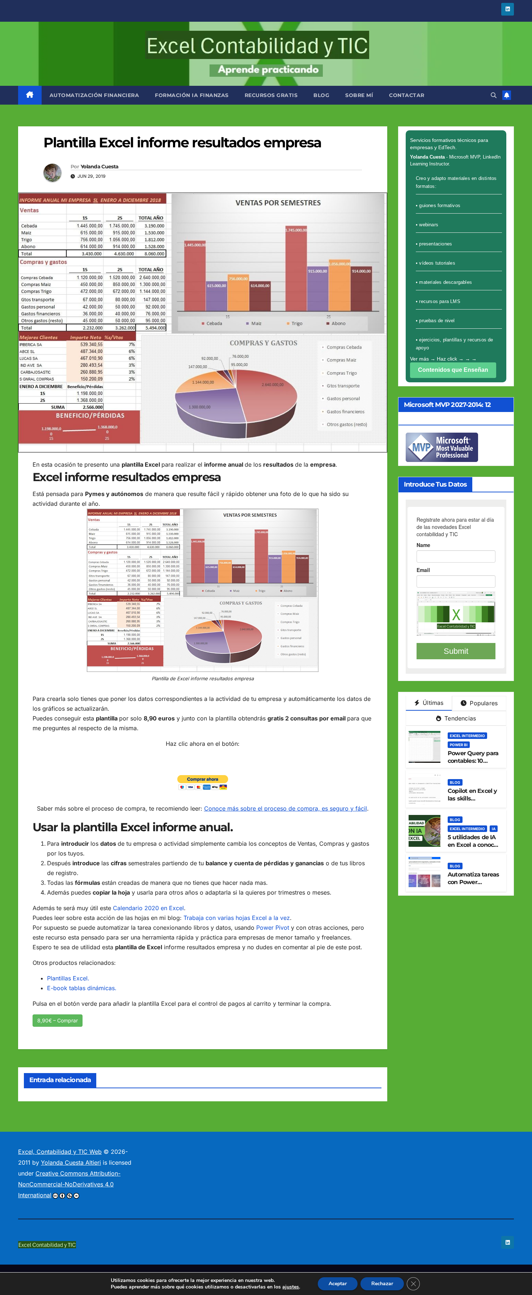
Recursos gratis (271, 95)
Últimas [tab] (432, 702)
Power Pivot (272, 927)
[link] (30, 95)
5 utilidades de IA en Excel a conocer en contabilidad (473, 845)
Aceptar (338, 1283)
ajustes (290, 1287)
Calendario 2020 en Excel (148, 908)
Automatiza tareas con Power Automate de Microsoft (473, 885)
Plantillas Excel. (68, 978)
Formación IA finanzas (192, 95)
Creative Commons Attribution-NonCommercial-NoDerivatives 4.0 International (69, 1184)
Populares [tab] (483, 703)
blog (321, 95)
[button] (494, 95)
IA (493, 829)
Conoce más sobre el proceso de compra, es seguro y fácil (285, 808)
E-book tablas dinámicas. (82, 988)
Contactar (407, 95)
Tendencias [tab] (459, 718)
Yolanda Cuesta (99, 166)
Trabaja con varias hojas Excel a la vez (236, 917)
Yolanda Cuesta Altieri (71, 1162)
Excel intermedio (467, 735)
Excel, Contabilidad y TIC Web (60, 1151)
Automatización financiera (94, 95)
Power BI (459, 745)
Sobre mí (359, 95)
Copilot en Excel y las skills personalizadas (472, 798)
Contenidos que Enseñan (453, 370)
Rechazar (382, 1283)
